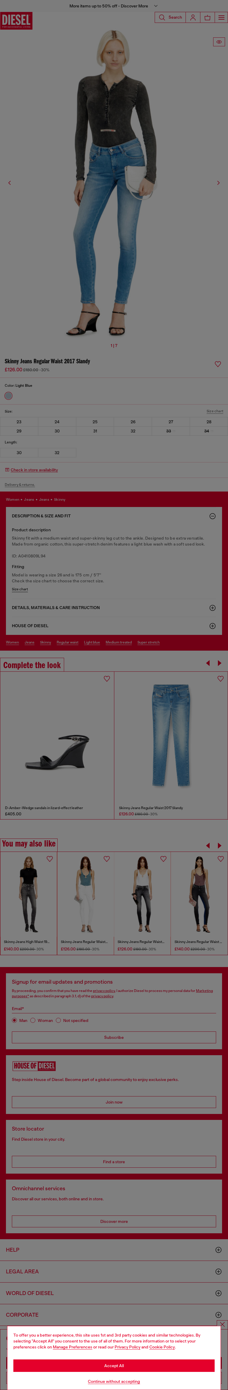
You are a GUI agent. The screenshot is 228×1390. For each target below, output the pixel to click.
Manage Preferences (72, 1347)
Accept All (114, 1365)
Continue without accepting (114, 1381)
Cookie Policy (162, 1347)
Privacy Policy (127, 1347)
